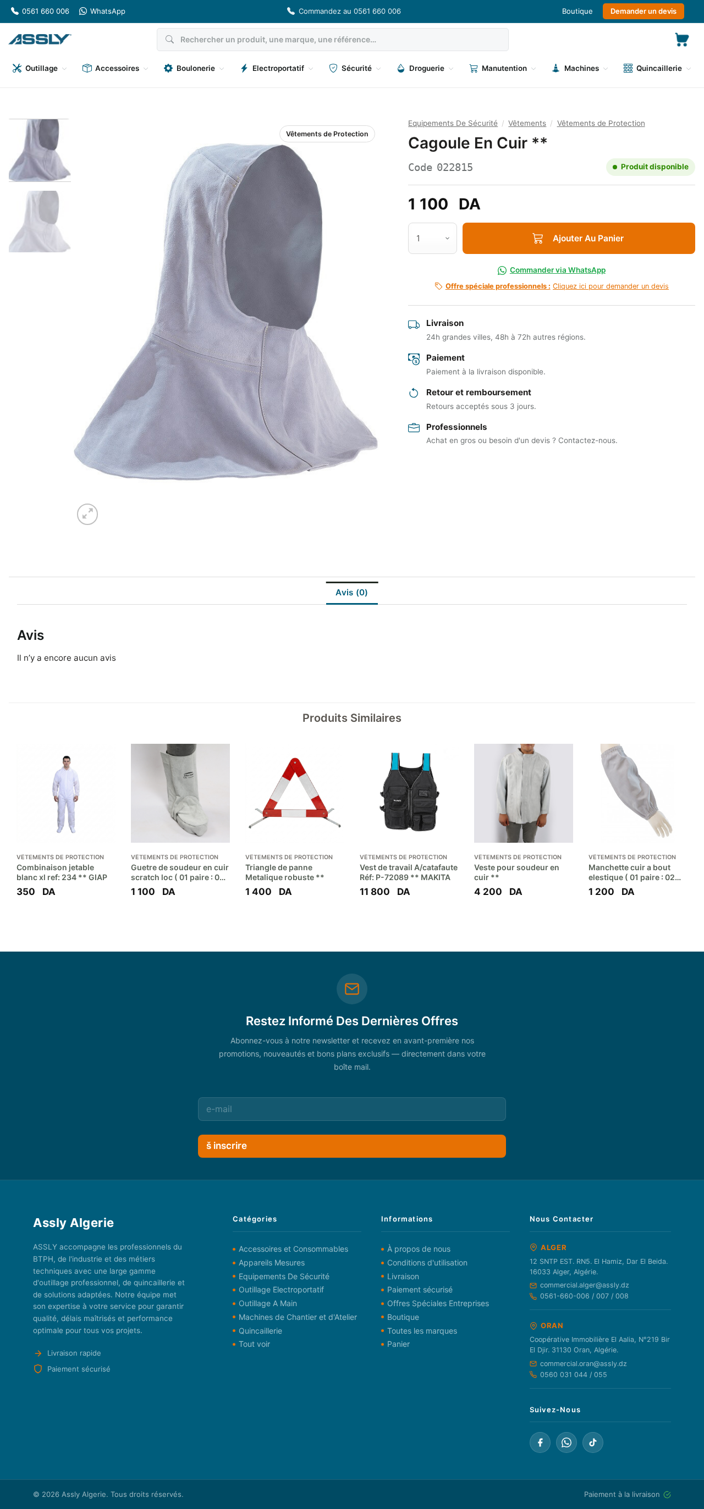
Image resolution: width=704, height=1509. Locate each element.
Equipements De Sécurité (453, 123)
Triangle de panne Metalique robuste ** (284, 872)
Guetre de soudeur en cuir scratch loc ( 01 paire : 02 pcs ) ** (180, 872)
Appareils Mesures (272, 1262)
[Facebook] (540, 1442)
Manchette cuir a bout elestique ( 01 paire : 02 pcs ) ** (631, 872)
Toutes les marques (422, 1330)
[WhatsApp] (566, 1442)
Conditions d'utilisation (427, 1262)
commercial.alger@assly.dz (584, 1285)
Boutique (577, 11)
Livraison (403, 1276)
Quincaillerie (260, 1330)
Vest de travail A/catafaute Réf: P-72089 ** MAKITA (409, 872)
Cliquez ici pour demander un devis (557, 286)
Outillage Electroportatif (281, 1289)
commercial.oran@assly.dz (583, 1363)
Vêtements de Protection (327, 134)
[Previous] (93, 323)
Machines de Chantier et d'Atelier (298, 1317)
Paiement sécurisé (420, 1289)
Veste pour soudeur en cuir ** (516, 872)
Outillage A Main (268, 1303)
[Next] (360, 323)
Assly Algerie (84, 1494)
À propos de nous (418, 1248)
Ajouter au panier (588, 238)
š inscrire (226, 1145)
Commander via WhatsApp (558, 270)
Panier (398, 1343)
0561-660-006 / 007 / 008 (584, 1296)
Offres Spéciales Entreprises (438, 1303)
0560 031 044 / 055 (573, 1374)
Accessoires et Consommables (293, 1248)
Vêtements (527, 123)
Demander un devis (643, 11)
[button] (682, 39)
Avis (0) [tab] (352, 592)
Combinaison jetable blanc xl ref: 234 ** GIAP (61, 872)
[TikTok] (592, 1442)
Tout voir (254, 1343)
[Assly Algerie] (40, 39)
